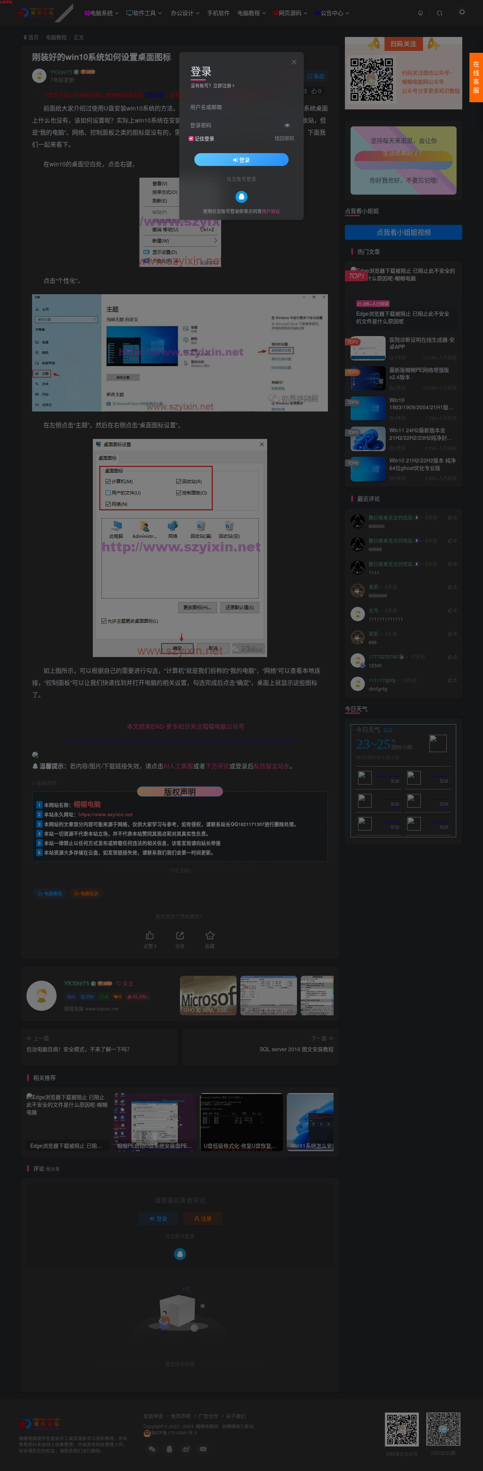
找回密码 (284, 137)
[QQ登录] (241, 196)
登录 (244, 159)
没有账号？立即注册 (211, 85)
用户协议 (271, 210)
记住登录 (204, 138)
